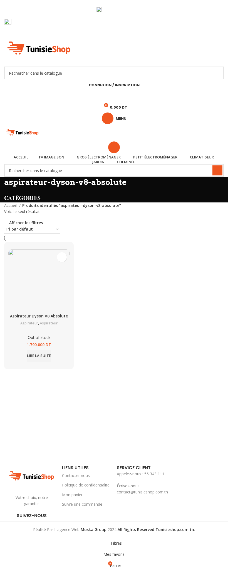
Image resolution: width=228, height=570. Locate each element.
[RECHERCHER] (217, 73)
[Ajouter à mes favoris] (62, 257)
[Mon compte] (114, 147)
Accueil (11, 205)
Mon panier (72, 494)
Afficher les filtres (26, 222)
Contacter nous (76, 475)
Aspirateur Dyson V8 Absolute (39, 316)
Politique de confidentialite (86, 485)
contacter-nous (117, 9)
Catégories (22, 198)
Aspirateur (29, 323)
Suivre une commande (82, 504)
